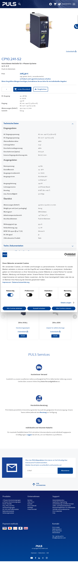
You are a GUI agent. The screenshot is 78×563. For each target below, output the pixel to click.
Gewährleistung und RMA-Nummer (63, 504)
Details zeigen (66, 303)
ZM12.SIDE (56, 323)
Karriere (30, 500)
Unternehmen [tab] (34, 497)
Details (23, 336)
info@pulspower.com (59, 538)
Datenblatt (70, 52)
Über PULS (31, 502)
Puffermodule (14, 509)
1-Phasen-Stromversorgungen (12, 500)
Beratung (43, 412)
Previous (3, 317)
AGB (48, 553)
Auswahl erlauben (39, 308)
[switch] (29, 295)
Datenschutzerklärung (20, 282)
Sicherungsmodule (8, 513)
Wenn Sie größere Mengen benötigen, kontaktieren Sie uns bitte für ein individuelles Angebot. (34, 81)
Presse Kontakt (32, 509)
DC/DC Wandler (7, 504)
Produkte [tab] (6, 497)
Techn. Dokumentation (13, 246)
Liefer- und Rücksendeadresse (62, 506)
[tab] (39, 123)
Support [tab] (56, 497)
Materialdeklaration (58, 500)
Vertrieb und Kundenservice (61, 509)
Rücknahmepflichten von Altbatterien (64, 507)
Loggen (29, 435)
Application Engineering (60, 502)
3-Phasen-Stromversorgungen (12, 502)
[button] (64, 4)
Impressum (6, 282)
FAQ (54, 513)
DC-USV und (6, 509)
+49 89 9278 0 (59, 536)
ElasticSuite (48, 562)
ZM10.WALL (23, 323)
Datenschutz (41, 553)
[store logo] (9, 4)
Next (75, 317)
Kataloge (30, 507)
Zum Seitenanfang (41, 484)
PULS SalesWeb (57, 511)
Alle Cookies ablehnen (14, 308)
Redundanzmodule (8, 511)
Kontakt (30, 504)
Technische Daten (11, 124)
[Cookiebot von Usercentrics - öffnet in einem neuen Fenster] (67, 254)
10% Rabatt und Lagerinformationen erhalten (35, 79)
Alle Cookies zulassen (63, 308)
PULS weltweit (32, 506)
